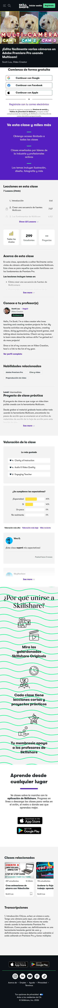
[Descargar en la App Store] (29, 821)
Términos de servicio (40, 110)
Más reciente (45, 528)
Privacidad (42, 982)
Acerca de (12, 982)
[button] (4, 5)
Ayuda (32, 982)
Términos (29, 985)
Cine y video (34, 372)
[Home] (24, 5)
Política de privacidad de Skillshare (23, 112)
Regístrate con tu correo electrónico (29, 104)
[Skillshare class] (19, 870)
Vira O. (17, 538)
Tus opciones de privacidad (27, 994)
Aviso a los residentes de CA (29, 997)
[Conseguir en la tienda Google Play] (29, 830)
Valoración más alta (12, 528)
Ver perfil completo (12, 354)
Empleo (23, 982)
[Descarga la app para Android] (39, 964)
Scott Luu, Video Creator (14, 62)
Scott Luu (20, 309)
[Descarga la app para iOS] (18, 964)
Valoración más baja (30, 528)
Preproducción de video (16, 378)
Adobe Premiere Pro (14, 372)
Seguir (25, 309)
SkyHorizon (19, 574)
